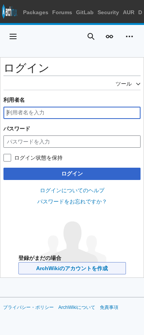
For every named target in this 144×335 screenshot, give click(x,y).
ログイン (72, 173)
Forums (62, 12)
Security (108, 12)
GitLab (85, 12)
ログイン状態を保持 (38, 158)
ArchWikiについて (76, 307)
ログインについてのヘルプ (72, 190)
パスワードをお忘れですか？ (72, 201)
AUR (128, 12)
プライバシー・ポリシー (28, 307)
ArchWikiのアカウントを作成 (72, 268)
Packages (35, 12)
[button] (13, 36)
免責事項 (109, 307)
